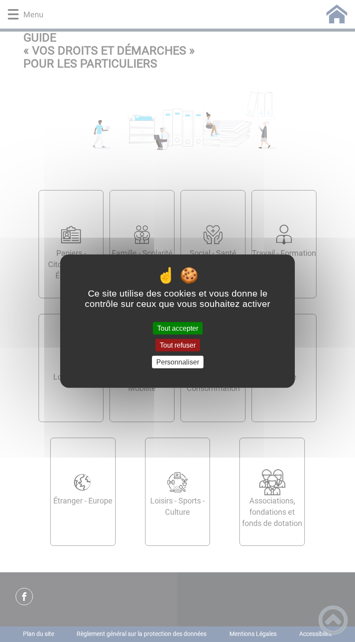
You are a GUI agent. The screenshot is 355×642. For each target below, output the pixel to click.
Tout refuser (178, 344)
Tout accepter (177, 328)
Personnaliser (177, 362)
